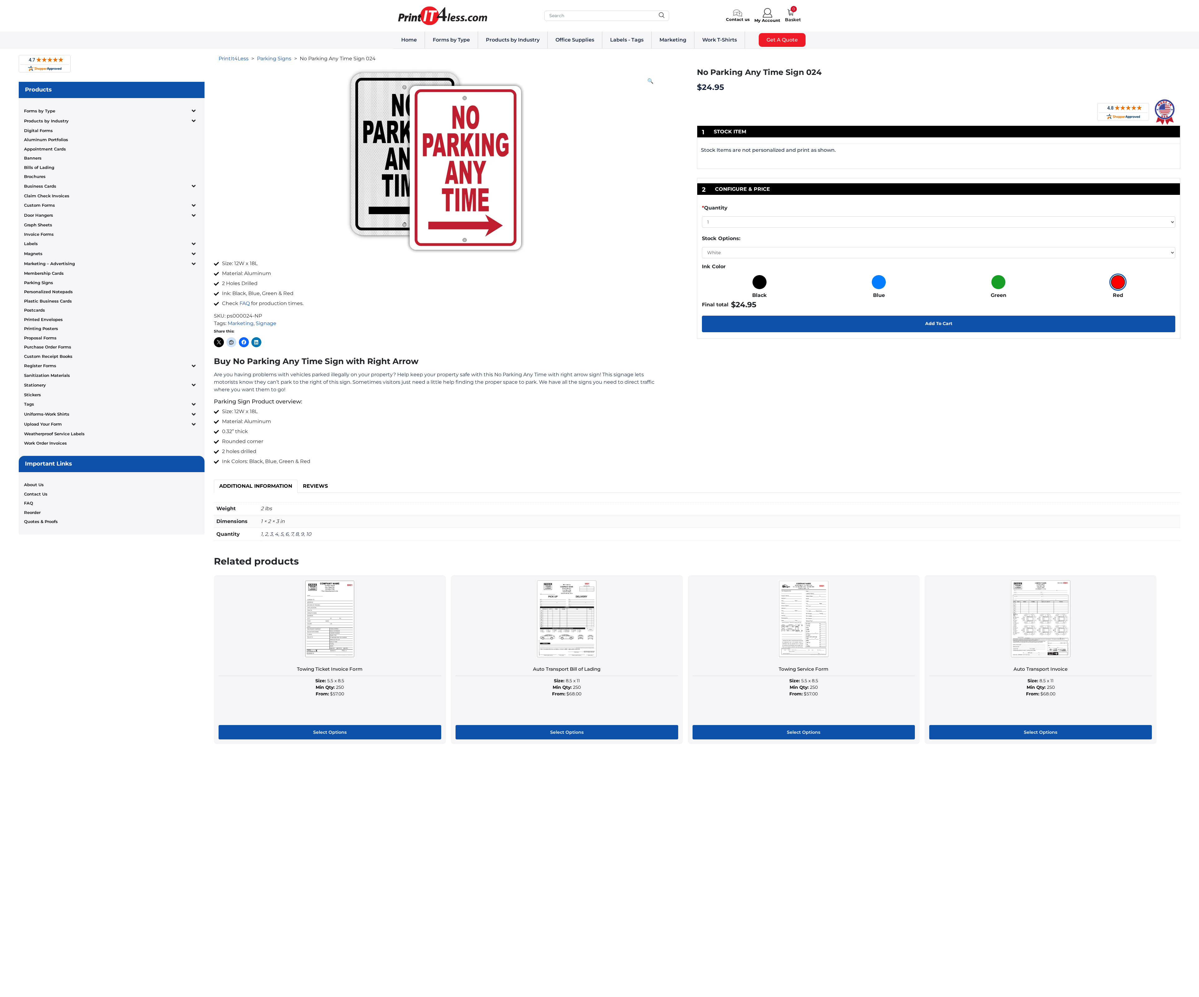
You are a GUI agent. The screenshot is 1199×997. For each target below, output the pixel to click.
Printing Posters (41, 328)
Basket (793, 19)
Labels (31, 243)
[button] (650, 81)
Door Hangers (38, 215)
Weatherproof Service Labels (54, 433)
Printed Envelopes (43, 319)
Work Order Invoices (45, 443)
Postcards (34, 310)
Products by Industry (513, 40)
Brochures (35, 176)
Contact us (738, 19)
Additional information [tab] (255, 486)
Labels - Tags (627, 40)
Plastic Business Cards (48, 301)
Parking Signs (38, 282)
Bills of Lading (39, 167)
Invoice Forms (39, 234)
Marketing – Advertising (49, 263)
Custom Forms (39, 205)
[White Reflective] (938, 252)
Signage (266, 323)
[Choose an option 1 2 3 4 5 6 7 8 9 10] (938, 223)
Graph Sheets (38, 224)
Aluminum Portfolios (46, 139)
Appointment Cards (45, 148)
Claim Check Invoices (46, 195)
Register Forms (40, 365)
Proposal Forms (40, 337)
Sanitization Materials (47, 375)
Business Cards (40, 186)
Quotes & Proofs (41, 521)
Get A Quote (782, 40)
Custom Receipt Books (48, 356)
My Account (767, 20)
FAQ (28, 503)
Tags (29, 404)
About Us (34, 484)
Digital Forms (38, 130)
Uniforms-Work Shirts (46, 414)
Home (409, 40)
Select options (330, 732)
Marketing (672, 40)
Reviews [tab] (315, 486)
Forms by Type (451, 40)
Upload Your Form (43, 424)
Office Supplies (574, 40)
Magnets (33, 253)
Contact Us (35, 493)
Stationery (35, 385)
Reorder (32, 512)
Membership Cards (44, 273)
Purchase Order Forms (47, 346)
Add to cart (938, 323)
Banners (33, 157)
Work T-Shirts (719, 40)
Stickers (32, 394)
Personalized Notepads (48, 291)
